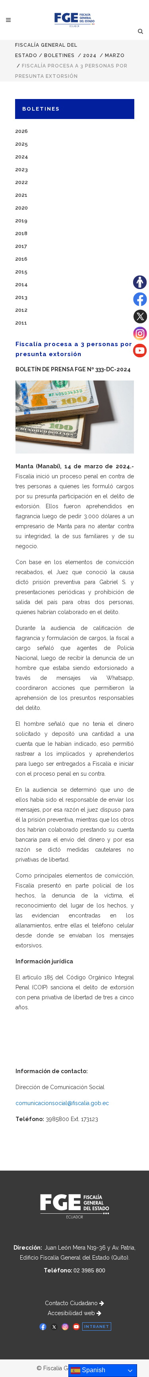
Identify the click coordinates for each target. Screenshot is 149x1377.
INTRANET (96, 1326)
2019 (21, 221)
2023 (21, 169)
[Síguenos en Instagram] (140, 338)
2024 (90, 55)
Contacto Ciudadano (72, 1303)
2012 (21, 310)
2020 (21, 208)
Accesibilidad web (72, 1313)
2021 (21, 195)
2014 (21, 284)
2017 (21, 246)
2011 (21, 323)
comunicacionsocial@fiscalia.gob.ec (62, 1103)
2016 (21, 259)
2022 (21, 182)
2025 (21, 144)
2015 (21, 272)
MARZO (115, 55)
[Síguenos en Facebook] (140, 304)
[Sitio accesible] (140, 287)
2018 (21, 233)
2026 (21, 131)
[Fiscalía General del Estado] (74, 20)
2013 (21, 297)
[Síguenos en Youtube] (140, 355)
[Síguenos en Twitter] (140, 321)
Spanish (92, 1370)
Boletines (59, 55)
